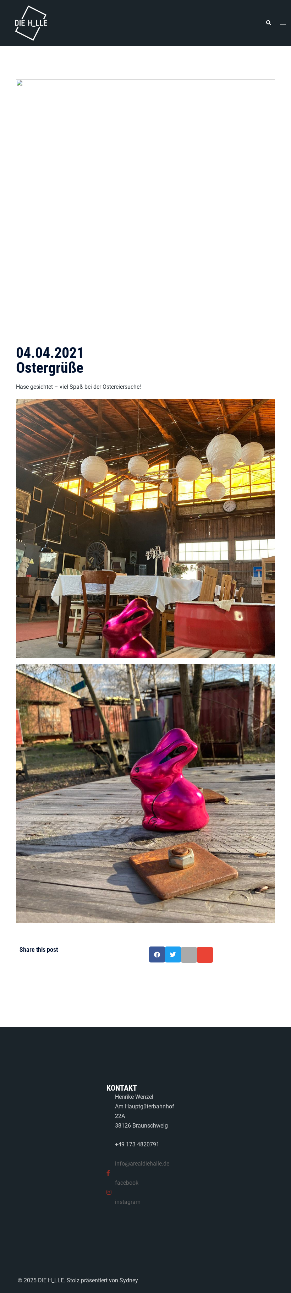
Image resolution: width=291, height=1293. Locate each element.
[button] (268, 23)
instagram (128, 1202)
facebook (126, 1182)
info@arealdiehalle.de (142, 1163)
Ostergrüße (50, 360)
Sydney (129, 1280)
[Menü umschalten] (283, 23)
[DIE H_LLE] (32, 22)
